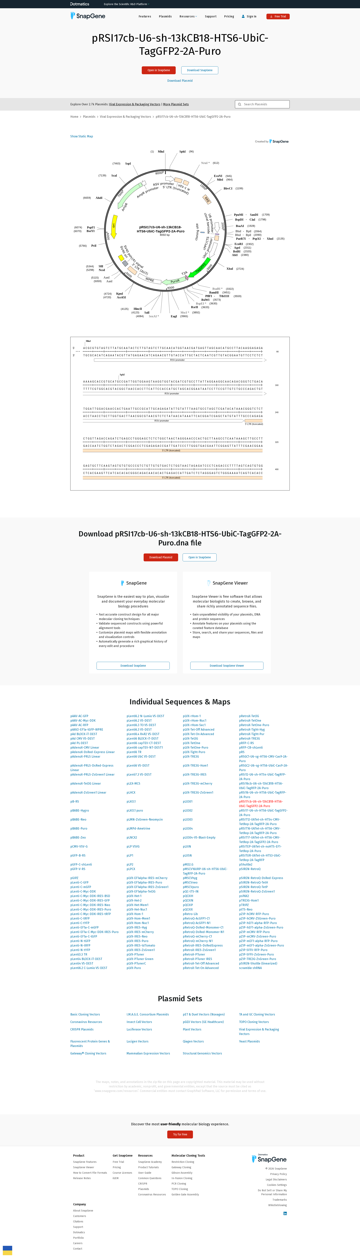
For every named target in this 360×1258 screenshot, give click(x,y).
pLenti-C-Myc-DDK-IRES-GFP (90, 900)
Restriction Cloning (183, 1162)
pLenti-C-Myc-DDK (83, 891)
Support (211, 16)
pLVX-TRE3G (191, 756)
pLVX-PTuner (135, 954)
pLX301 (187, 801)
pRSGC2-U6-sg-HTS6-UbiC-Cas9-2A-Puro (263, 768)
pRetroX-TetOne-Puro (254, 725)
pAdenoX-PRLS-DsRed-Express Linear (91, 768)
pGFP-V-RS (77, 869)
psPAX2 (244, 896)
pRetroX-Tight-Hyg (252, 729)
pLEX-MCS (133, 783)
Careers (77, 1243)
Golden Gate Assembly (185, 1194)
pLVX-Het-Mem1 (137, 905)
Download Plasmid (180, 80)
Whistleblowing (277, 1205)
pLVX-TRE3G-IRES (194, 774)
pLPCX (131, 869)
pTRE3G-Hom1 (249, 900)
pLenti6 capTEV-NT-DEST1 (145, 747)
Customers (79, 1216)
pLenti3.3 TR (78, 954)
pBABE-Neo (78, 819)
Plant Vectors (192, 1029)
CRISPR (142, 1183)
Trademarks (280, 1199)
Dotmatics (79, 1232)
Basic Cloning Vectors (85, 1014)
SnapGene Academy (150, 1162)
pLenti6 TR (134, 752)
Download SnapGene (199, 70)
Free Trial (280, 16)
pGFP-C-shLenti (81, 864)
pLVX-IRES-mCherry (140, 932)
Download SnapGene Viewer (227, 665)
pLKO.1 (131, 801)
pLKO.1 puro (135, 810)
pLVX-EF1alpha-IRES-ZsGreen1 (147, 887)
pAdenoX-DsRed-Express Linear (92, 752)
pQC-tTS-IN (191, 891)
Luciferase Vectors (139, 1029)
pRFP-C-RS (246, 743)
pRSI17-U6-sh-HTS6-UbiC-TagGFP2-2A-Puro (263, 813)
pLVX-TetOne (191, 743)
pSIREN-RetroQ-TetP (253, 887)
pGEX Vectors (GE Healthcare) (203, 1022)
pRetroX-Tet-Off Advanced (201, 963)
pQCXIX (188, 909)
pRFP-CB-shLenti (251, 747)
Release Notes (82, 1178)
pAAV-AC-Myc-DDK (83, 720)
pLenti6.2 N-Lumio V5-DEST (145, 716)
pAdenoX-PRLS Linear (85, 756)
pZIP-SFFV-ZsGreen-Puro (256, 954)
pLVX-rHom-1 (192, 716)
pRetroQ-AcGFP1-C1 (196, 918)
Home (74, 116)
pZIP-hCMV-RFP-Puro (254, 914)
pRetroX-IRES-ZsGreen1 (199, 950)
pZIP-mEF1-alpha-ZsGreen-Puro (261, 945)
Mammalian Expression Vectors (148, 1053)
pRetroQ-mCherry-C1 (197, 936)
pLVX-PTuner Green (140, 959)
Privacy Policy (278, 1174)
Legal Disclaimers (276, 1179)
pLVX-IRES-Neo (137, 936)
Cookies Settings (277, 1185)
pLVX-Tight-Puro (194, 752)
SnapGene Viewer (83, 1167)
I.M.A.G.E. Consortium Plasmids (148, 1014)
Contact (77, 1248)
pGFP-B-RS (78, 855)
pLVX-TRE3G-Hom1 (195, 765)
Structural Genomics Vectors (202, 1053)
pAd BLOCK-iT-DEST (83, 734)
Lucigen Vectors (137, 1041)
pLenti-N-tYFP (80, 950)
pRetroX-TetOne (250, 720)
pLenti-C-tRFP (80, 918)
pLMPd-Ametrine (138, 828)
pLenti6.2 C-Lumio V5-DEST (88, 968)
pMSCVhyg (190, 878)
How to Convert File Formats (90, 1172)
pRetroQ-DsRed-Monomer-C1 (203, 927)
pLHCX (131, 792)
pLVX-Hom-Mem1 (138, 918)
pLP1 (130, 855)
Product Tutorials (148, 1167)
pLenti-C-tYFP (79, 923)
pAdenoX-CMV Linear (84, 747)
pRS (241, 752)
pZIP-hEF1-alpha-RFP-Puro (258, 923)
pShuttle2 (245, 864)
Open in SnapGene (159, 70)
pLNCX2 (132, 837)
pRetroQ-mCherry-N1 (198, 941)
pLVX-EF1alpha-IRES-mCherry (147, 878)
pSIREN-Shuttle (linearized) (258, 963)
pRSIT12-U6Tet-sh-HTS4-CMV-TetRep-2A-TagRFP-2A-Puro (259, 822)
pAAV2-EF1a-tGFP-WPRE (86, 729)
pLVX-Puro (134, 968)
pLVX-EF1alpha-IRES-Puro (144, 882)
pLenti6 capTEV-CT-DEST (144, 743)
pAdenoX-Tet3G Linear (85, 783)
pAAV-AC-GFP (79, 716)
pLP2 (130, 864)
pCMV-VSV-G (79, 846)
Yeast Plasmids (249, 1041)
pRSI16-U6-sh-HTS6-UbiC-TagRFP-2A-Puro (262, 795)
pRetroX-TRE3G (249, 738)
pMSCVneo (190, 882)
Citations (78, 1221)
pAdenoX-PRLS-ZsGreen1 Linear (92, 774)
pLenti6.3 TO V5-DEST (141, 725)
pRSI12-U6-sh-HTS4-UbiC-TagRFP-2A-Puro (262, 777)
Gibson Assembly (182, 1172)
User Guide (144, 1172)
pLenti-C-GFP (79, 882)
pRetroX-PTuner (194, 954)
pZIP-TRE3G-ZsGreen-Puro (257, 959)
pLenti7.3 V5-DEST (139, 774)
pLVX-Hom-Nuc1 (138, 923)
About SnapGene (83, 1210)
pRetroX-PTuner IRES (197, 959)
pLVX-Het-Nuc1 (137, 909)
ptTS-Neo (245, 909)
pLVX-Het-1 (134, 896)
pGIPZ (74, 878)
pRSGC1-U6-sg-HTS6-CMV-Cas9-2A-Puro (263, 759)
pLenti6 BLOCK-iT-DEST (142, 738)
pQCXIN (188, 900)
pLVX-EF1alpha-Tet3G (141, 891)
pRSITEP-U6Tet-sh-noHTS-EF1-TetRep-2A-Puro (260, 849)
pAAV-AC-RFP (79, 725)
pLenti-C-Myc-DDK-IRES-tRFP (90, 914)
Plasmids (165, 16)
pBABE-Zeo (78, 837)
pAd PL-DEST (79, 743)
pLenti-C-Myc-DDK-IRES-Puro (90, 909)
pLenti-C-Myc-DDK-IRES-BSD (90, 896)
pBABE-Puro (78, 828)
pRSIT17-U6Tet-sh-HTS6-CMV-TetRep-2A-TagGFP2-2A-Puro (259, 840)
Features (145, 16)
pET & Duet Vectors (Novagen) (204, 1014)
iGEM (115, 1178)
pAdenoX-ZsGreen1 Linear (88, 792)
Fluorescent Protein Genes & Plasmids (90, 1044)
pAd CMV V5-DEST (82, 738)
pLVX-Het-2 (134, 900)
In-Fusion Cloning (182, 1178)
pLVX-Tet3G (190, 738)
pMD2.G (188, 864)
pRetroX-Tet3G (249, 716)
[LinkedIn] (285, 1213)
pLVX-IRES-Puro (137, 941)
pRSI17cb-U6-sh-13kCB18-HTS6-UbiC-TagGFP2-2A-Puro (261, 804)
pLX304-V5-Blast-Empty (199, 837)
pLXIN (187, 846)
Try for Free (180, 1134)
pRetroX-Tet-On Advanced (201, 968)
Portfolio (78, 1237)
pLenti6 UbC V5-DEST (141, 756)
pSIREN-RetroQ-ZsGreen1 (257, 891)
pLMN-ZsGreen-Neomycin (145, 819)
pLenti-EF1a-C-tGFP (83, 936)
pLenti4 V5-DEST (81, 963)
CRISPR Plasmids (82, 1029)
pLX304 (188, 828)
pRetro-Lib (190, 914)
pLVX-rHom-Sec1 (194, 725)
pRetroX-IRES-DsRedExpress (203, 945)
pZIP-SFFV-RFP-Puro (253, 950)
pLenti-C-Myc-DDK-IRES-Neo (90, 905)
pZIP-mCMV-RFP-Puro (254, 932)
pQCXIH (188, 896)
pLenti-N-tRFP (80, 945)
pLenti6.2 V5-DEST (139, 720)
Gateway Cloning (181, 1167)
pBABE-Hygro (79, 810)
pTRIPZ (244, 905)
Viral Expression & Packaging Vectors (259, 1032)
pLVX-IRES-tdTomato (141, 945)
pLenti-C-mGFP (80, 887)
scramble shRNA (250, 968)
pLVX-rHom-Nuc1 (194, 720)
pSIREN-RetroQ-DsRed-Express (261, 878)
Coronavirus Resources (86, 1022)
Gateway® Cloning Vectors (88, 1053)
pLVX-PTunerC (136, 963)
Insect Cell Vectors (139, 1022)
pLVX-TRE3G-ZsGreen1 (198, 792)
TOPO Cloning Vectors (254, 1022)
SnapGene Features (85, 1162)
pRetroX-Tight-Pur (251, 734)
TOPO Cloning (180, 1189)
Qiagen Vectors (193, 1041)
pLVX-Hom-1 (135, 914)
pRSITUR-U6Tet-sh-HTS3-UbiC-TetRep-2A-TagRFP (260, 858)
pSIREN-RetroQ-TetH (253, 882)
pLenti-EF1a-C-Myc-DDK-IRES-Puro (94, 932)
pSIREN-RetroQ (249, 869)
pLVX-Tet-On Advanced (198, 734)
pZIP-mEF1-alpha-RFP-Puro (258, 941)
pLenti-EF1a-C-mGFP (84, 927)
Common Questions (149, 1178)
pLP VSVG (133, 846)
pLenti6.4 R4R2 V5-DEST (143, 734)
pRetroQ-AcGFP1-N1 (196, 923)
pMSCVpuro (191, 887)
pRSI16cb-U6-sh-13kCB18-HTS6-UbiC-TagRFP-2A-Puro (261, 786)
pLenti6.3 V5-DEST (139, 729)
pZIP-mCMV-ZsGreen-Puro (257, 936)
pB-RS (74, 801)
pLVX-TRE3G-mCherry (197, 783)
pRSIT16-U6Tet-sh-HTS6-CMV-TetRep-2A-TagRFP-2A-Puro (259, 831)
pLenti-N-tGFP (80, 941)
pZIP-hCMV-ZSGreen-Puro (257, 918)
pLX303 (188, 819)
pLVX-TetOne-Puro (195, 747)
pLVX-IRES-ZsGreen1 (141, 950)
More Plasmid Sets (176, 104)
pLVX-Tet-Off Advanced (198, 729)
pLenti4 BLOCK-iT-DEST (86, 959)
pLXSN (187, 855)
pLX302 (188, 810)
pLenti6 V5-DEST (138, 765)
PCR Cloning (179, 1183)
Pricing (229, 16)
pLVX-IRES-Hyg (137, 927)
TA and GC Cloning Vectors (257, 1014)
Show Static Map (81, 136)
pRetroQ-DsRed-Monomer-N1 (203, 932)
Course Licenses (122, 1172)
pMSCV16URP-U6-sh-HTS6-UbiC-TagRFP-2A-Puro (205, 871)
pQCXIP (188, 905)
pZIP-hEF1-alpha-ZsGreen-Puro (261, 927)
